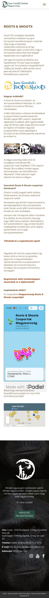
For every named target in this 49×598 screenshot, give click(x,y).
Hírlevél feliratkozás (24, 514)
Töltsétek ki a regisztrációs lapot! (22, 241)
